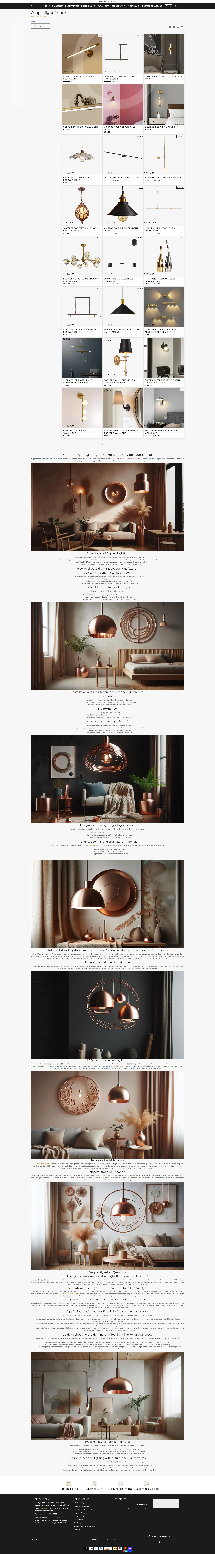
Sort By (33, 21)
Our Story (77, 1523)
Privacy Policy (79, 1503)
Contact (77, 1530)
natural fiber (94, 845)
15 (111, 444)
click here (43, 1508)
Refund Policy (79, 1516)
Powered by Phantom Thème (115, 1539)
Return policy (78, 1519)
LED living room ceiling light (68, 1294)
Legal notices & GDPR (81, 1506)
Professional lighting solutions (84, 1526)
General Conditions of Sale (83, 1509)
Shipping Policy (79, 1513)
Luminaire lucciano (101, 1539)
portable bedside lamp (42, 1164)
